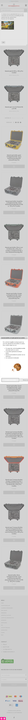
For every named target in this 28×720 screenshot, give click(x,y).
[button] (10, 380)
